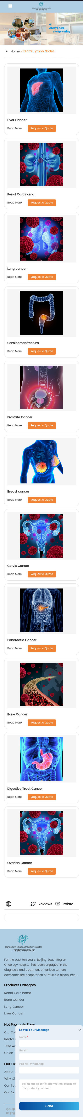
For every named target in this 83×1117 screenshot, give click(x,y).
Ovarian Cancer (19, 863)
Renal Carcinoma (20, 194)
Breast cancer (18, 491)
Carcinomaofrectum (23, 343)
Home (15, 51)
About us (11, 1071)
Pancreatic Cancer (21, 640)
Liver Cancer (17, 120)
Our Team (12, 1085)
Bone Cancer (17, 714)
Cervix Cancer (18, 565)
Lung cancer (17, 268)
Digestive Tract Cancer (25, 788)
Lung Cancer (14, 1006)
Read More (14, 128)
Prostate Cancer (19, 417)
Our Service (13, 1092)
